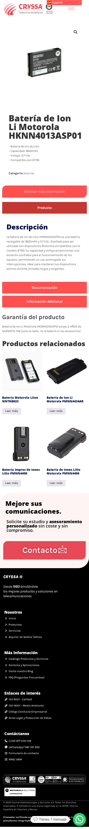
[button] (75, 32)
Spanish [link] (56, 2)
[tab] (44, 208)
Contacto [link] (39, 550)
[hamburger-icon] (71, 8)
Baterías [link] (28, 173)
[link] (28, 8)
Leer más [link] (11, 411)
